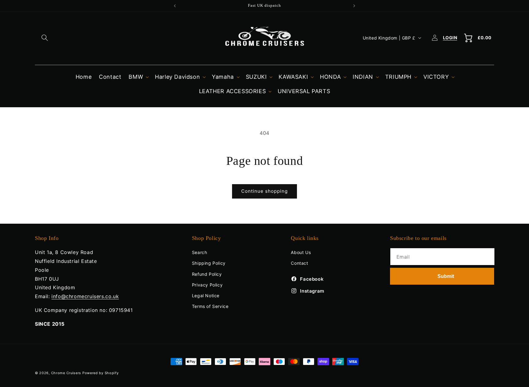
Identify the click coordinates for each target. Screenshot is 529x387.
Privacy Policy (207, 284)
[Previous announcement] (175, 6)
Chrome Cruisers (66, 373)
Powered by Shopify (100, 373)
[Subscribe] (442, 276)
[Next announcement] (354, 6)
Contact (299, 263)
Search (199, 252)
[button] (44, 37)
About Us (301, 252)
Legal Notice (205, 295)
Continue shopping (264, 191)
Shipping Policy (209, 263)
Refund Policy (207, 274)
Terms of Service (210, 306)
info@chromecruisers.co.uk (85, 296)
